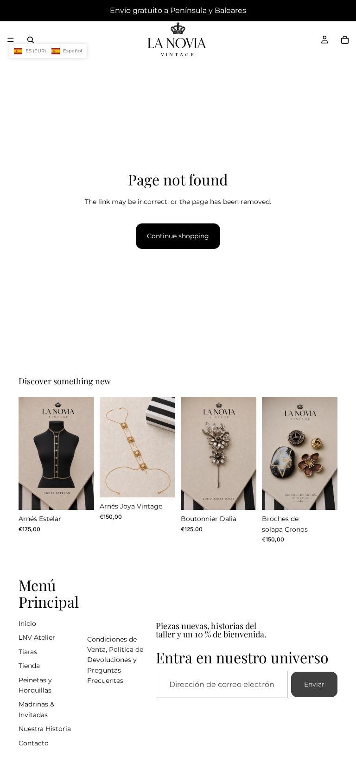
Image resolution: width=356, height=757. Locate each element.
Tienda (29, 666)
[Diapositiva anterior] (29, 453)
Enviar (314, 684)
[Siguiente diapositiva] (84, 453)
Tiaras (28, 652)
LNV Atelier (37, 637)
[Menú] (10, 40)
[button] (48, 51)
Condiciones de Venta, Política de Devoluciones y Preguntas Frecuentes (115, 660)
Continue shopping (178, 236)
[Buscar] (30, 40)
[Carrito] (345, 40)
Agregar (87, 495)
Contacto (34, 743)
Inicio (27, 623)
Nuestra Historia (45, 729)
